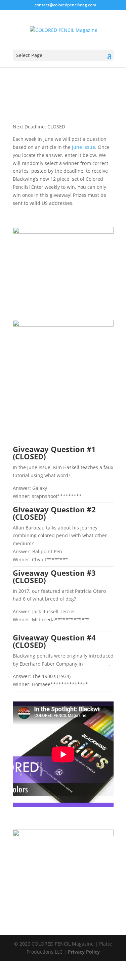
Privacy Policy (84, 952)
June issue (83, 147)
